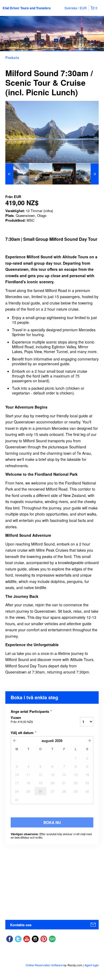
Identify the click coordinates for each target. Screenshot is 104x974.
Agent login (92, 965)
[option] (17, 173)
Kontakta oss (20, 924)
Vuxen (22, 719)
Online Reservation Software (44, 965)
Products (12, 57)
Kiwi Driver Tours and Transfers (27, 8)
